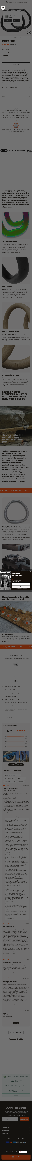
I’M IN (21, 586)
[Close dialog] (30, 571)
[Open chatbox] (3, 8)
